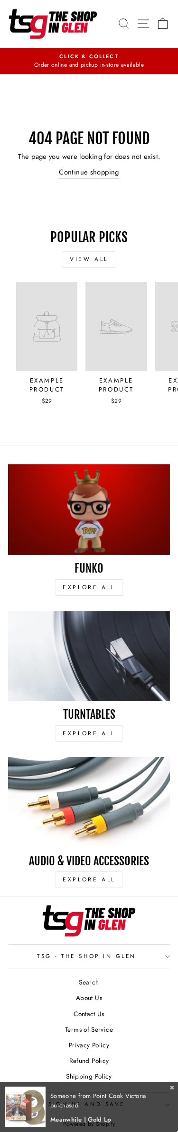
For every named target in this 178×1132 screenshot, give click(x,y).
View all (89, 259)
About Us (89, 997)
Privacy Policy (89, 1045)
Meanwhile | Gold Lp (81, 1119)
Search (89, 982)
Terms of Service (89, 1029)
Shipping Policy (89, 1076)
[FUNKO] (89, 509)
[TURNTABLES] (89, 656)
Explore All (89, 587)
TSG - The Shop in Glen (86, 956)
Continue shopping (89, 172)
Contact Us (89, 1014)
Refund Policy (89, 1060)
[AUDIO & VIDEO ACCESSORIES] (89, 802)
